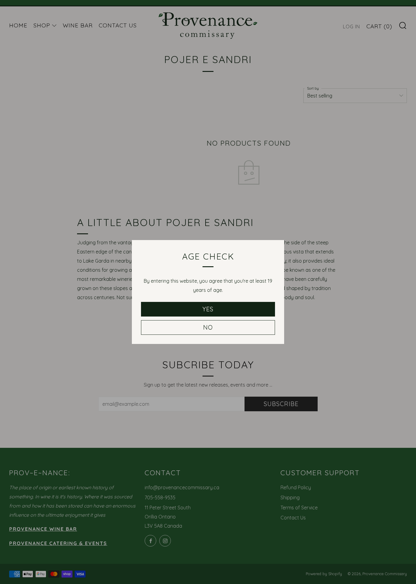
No (208, 327)
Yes (208, 309)
